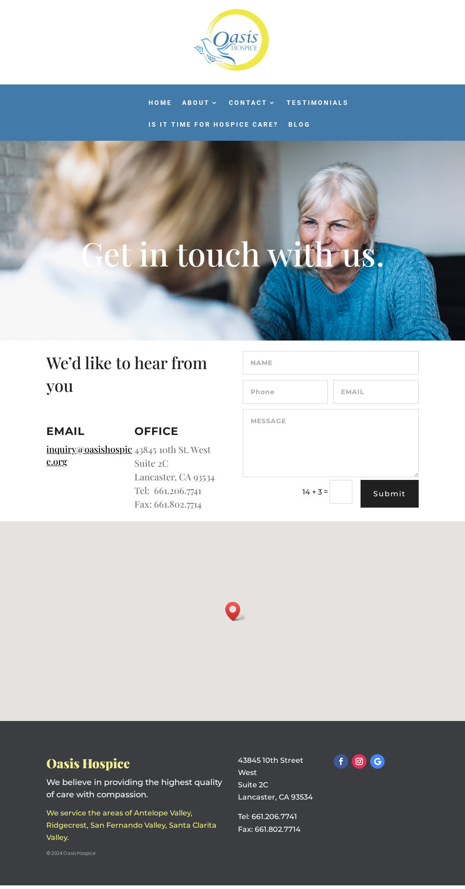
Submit (389, 493)
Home (160, 102)
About (196, 102)
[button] (236, 611)
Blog (299, 124)
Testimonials (318, 102)
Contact (248, 102)
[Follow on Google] (377, 761)
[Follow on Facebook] (341, 761)
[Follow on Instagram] (359, 761)
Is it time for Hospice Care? (213, 124)
